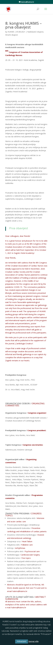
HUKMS (11, 32)
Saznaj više (33, 641)
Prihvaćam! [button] (21, 641)
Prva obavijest (18, 228)
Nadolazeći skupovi (35, 32)
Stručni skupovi (11, 35)
